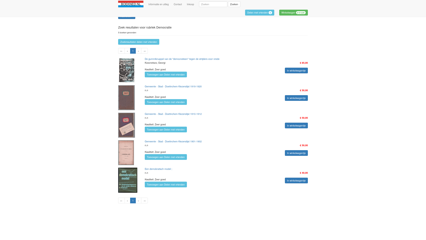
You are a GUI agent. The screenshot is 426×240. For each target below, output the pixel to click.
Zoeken (234, 4)
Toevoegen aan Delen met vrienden (166, 74)
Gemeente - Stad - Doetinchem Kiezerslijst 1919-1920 (173, 86)
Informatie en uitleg (158, 4)
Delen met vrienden (259, 12)
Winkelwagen (293, 12)
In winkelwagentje (296, 70)
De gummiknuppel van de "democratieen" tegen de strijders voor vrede (182, 58)
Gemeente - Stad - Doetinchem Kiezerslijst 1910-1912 (173, 114)
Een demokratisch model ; (158, 168)
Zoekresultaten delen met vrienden (138, 42)
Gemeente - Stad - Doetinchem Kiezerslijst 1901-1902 (173, 141)
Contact (178, 4)
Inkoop (190, 4)
